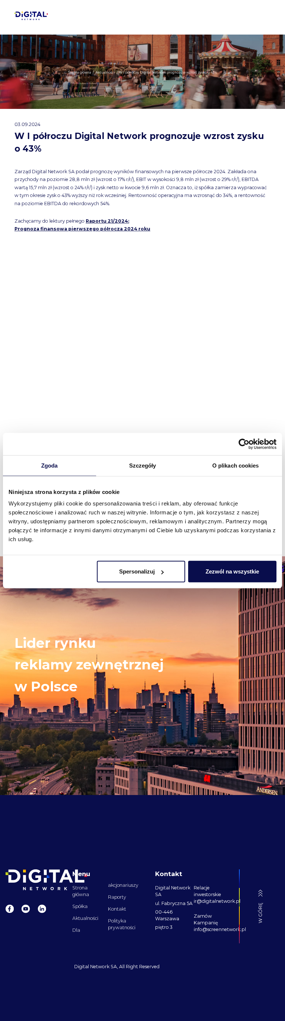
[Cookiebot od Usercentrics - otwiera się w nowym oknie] (244, 443)
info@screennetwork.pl (213, 929)
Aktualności (85, 918)
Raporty (117, 897)
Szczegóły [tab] (142, 465)
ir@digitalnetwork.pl (213, 901)
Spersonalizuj (137, 571)
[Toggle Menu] (260, 15)
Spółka (80, 906)
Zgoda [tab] (49, 465)
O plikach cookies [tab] (235, 465)
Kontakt (117, 909)
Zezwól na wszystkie (232, 571)
